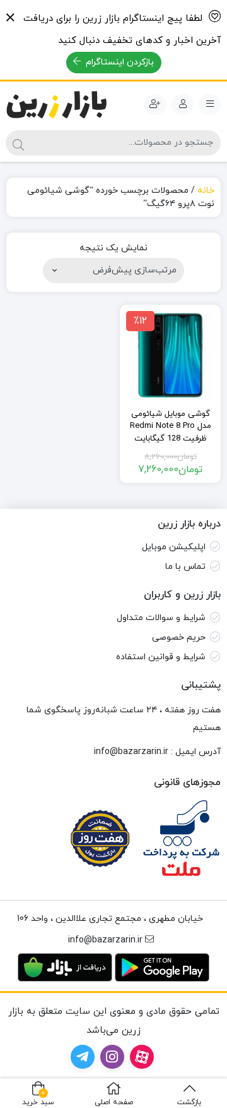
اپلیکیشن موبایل (174, 547)
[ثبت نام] (155, 105)
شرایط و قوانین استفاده (161, 657)
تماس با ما (185, 567)
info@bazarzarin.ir (131, 752)
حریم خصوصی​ (179, 637)
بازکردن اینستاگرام (118, 62)
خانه (205, 191)
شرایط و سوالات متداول (161, 618)
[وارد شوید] (183, 105)
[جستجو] (18, 142)
